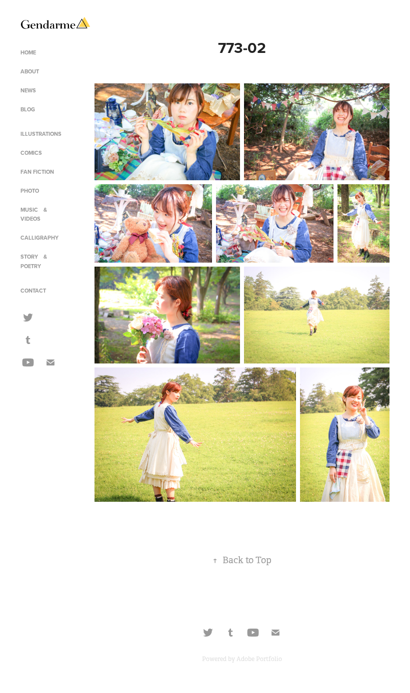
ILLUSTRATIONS (41, 134)
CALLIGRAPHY (39, 238)
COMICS (31, 153)
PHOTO (29, 191)
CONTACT (33, 291)
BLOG (27, 109)
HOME (28, 52)
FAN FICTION (37, 172)
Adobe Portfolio (259, 659)
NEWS (28, 90)
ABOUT (29, 71)
